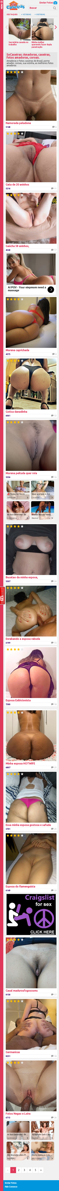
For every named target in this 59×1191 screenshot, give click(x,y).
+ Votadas (26, 14)
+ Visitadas (40, 14)
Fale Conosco (11, 1187)
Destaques (12, 14)
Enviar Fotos (46, 2)
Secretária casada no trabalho (18, 43)
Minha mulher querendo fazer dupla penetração (42, 44)
